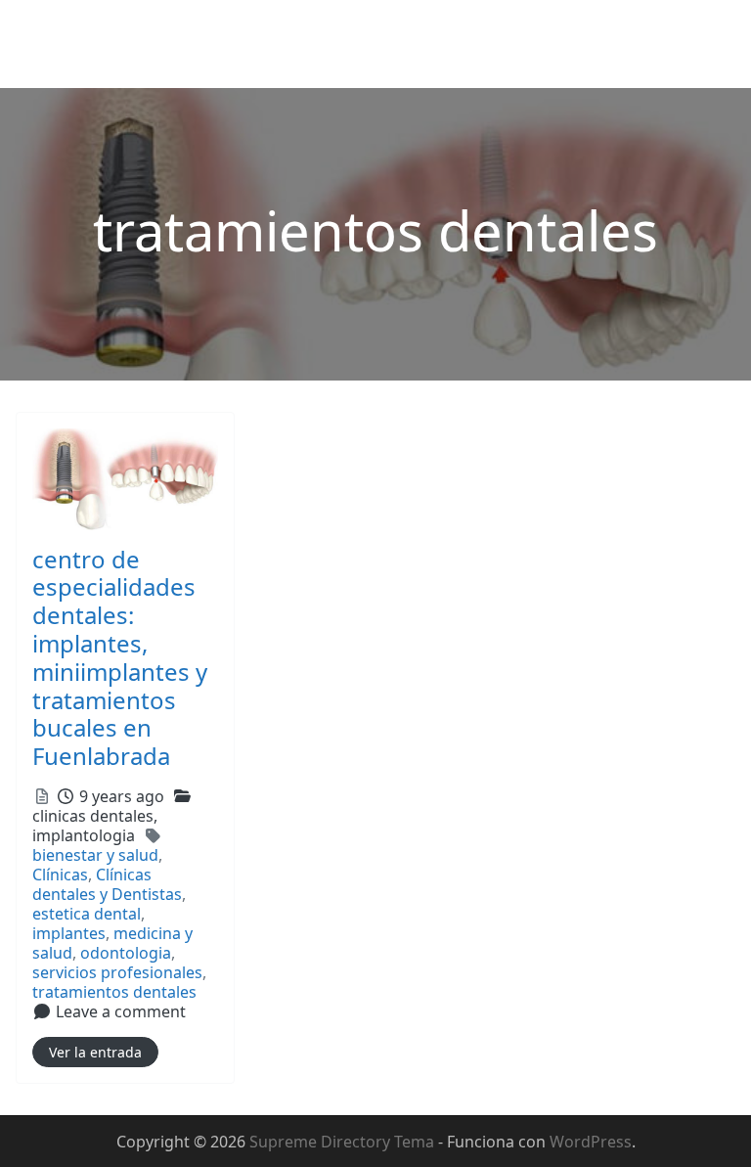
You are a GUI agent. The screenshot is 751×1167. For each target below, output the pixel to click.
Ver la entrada (95, 1052)
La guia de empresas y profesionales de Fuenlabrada (210, 62)
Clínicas (60, 874)
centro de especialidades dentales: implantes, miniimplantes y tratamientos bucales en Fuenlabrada (119, 658)
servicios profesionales (117, 972)
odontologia (125, 953)
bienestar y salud (95, 855)
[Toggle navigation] (709, 44)
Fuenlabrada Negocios (117, 31)
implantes (69, 933)
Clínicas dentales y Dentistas (107, 884)
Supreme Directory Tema (343, 1141)
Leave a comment (121, 1011)
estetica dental (86, 913)
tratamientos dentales (114, 992)
